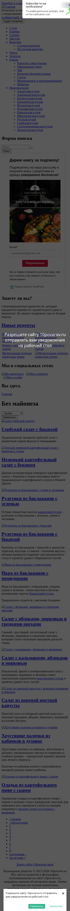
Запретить (56, 906)
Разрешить (37, 906)
